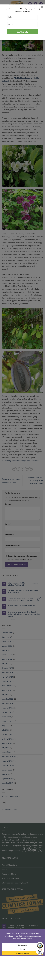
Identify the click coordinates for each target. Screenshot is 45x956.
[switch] (40, 952)
